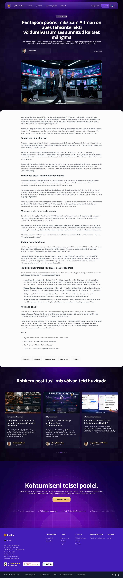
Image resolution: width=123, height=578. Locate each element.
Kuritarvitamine (81, 574)
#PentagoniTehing (50, 359)
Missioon (63, 541)
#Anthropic (26, 359)
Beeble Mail (49, 538)
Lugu (62, 544)
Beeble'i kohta (65, 538)
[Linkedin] (118, 575)
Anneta (77, 541)
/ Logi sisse (95, 6)
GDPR (55, 574)
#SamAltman (64, 359)
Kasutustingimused (30, 574)
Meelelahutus (89, 417)
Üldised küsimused (80, 538)
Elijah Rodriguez (95, 443)
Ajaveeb (109, 538)
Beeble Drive (49, 541)
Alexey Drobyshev (19, 443)
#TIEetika (76, 359)
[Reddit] (116, 575)
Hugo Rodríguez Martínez (60, 443)
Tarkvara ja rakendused (54, 417)
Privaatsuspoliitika (45, 574)
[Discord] (113, 575)
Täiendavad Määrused (66, 574)
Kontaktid (78, 544)
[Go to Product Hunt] (31, 564)
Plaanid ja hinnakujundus (97, 538)
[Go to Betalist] (48, 564)
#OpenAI (37, 359)
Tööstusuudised (61, 16)
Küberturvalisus (13, 417)
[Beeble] (9, 6)
